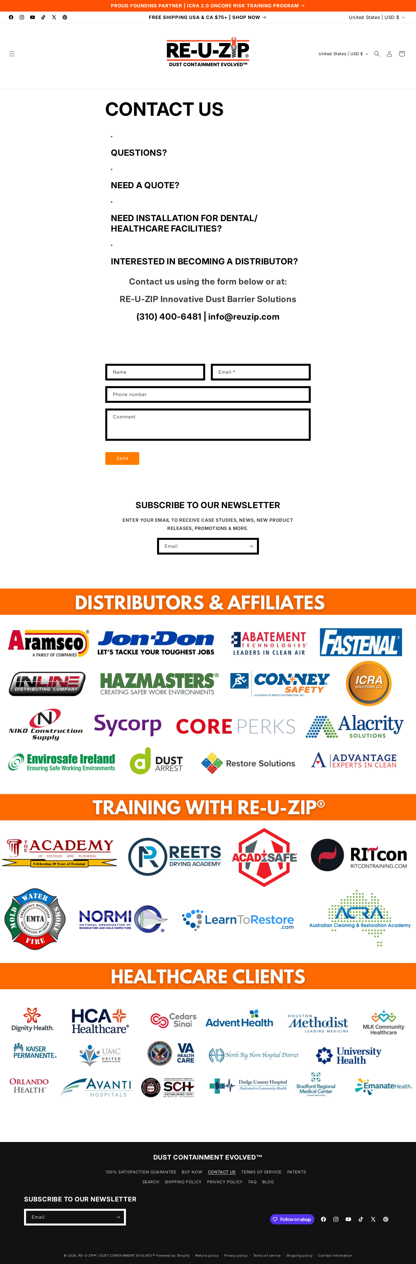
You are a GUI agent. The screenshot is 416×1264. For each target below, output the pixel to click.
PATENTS (296, 1171)
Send (122, 458)
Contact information (335, 1255)
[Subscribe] (251, 546)
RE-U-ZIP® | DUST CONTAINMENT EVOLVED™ (116, 1255)
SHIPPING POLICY (183, 1181)
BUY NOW (192, 1171)
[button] (12, 54)
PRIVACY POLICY (225, 1181)
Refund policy (206, 1255)
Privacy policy (236, 1255)
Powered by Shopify (173, 1255)
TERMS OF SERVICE (261, 1171)
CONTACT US (222, 1171)
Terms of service (267, 1255)
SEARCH (150, 1181)
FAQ (252, 1181)
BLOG (268, 1181)
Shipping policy (299, 1255)
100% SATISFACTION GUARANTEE (141, 1171)
